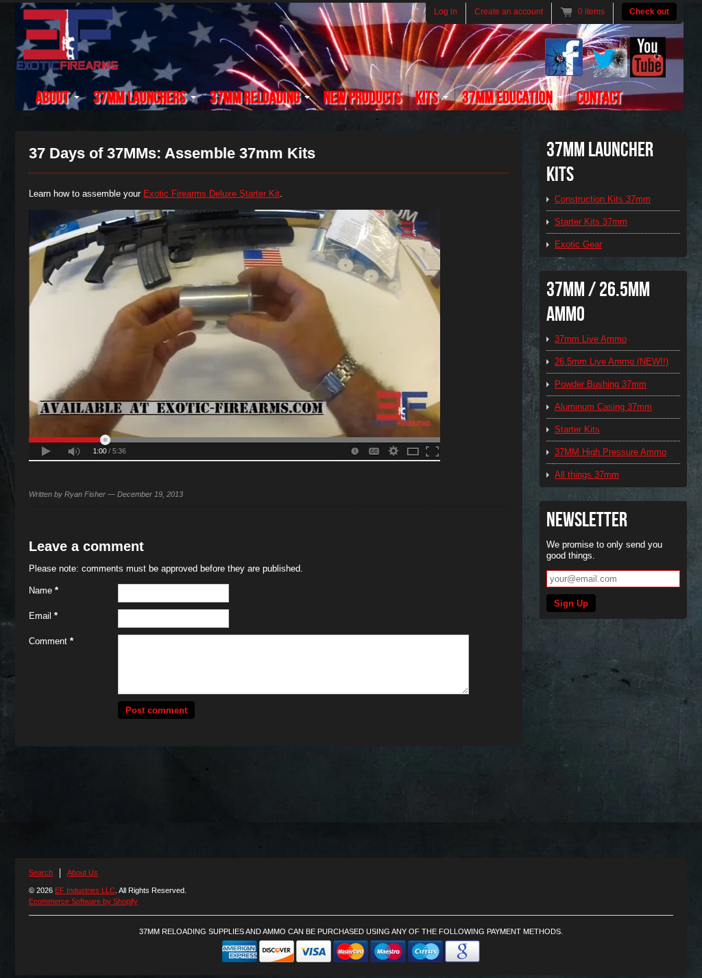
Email (43, 616)
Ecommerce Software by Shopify (83, 901)
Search (41, 872)
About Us (82, 872)
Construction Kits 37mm (603, 199)
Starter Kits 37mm (591, 222)
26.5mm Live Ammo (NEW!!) (611, 361)
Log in (445, 11)
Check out (649, 11)
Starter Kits (577, 429)
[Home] (67, 62)
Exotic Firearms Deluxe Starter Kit (211, 193)
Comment (51, 641)
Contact (599, 98)
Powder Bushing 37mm (600, 384)
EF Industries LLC (85, 890)
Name (43, 590)
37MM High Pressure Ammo (610, 452)
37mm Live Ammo (591, 339)
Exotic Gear (578, 244)
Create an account (508, 11)
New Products (362, 98)
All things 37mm (587, 474)
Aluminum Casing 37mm (603, 407)
